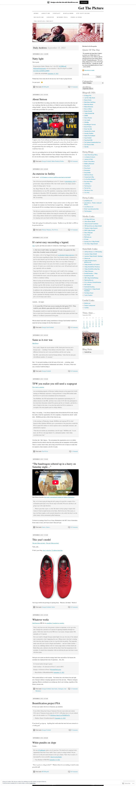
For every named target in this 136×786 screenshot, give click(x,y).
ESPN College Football (89, 230)
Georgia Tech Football (48, 327)
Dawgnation (87, 170)
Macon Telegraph (88, 232)
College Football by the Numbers (92, 264)
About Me (45, 13)
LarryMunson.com (88, 206)
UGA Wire (86, 192)
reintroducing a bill (70, 181)
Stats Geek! (55, 689)
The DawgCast (87, 186)
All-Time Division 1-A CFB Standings (93, 252)
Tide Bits (86, 147)
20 (89, 324)
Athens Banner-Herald (89, 221)
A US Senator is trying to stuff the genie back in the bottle (55, 177)
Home (36, 13)
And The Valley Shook (89, 98)
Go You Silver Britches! (89, 179)
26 (87, 326)
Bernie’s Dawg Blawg (89, 161)
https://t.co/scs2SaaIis (56, 757)
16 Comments (74, 230)
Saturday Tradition (88, 133)
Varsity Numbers (88, 295)
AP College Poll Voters (89, 219)
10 (102, 321)
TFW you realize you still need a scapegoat (54, 383)
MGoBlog (86, 122)
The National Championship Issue (92, 142)
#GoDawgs (53, 715)
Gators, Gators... (46, 527)
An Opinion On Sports (89, 157)
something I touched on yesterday (55, 623)
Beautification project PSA (46, 703)
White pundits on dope (44, 742)
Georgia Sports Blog (89, 177)
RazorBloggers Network (90, 124)
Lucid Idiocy (87, 183)
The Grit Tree (87, 188)
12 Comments (74, 689)
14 (93, 323)
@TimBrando (41, 750)
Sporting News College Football (91, 241)
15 (96, 323)
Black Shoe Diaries (88, 104)
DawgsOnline (87, 172)
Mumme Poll (62, 17)
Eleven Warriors (88, 118)
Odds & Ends (76, 17)
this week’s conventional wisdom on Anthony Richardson (59, 497)
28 (93, 326)
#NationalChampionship (39, 68)
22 (96, 324)
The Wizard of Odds (89, 144)
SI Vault (86, 239)
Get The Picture (91, 8)
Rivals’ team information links (91, 209)
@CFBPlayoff (62, 66)
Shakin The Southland (89, 135)
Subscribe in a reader (89, 70)
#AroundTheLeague (56, 669)
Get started (84, 2)
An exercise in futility (43, 173)
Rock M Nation (88, 127)
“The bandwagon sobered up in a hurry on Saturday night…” (54, 465)
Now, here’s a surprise (38, 387)
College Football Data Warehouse (92, 267)
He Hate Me (39, 17)
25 (83, 326)
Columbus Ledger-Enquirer (91, 228)
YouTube (86, 307)
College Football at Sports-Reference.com (90, 261)
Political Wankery (46, 230)
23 (99, 324)
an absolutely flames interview (66, 255)
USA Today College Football (91, 244)
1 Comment (75, 451)
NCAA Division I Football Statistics (92, 282)
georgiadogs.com (88, 200)
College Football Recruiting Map (92, 269)
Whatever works (40, 619)
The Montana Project (43, 21)
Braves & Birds (88, 109)
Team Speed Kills (88, 140)
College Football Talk (89, 113)
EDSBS (86, 115)
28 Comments (74, 771)
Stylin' (53, 607)
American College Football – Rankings (93, 256)
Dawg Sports (87, 168)
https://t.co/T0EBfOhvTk (63, 715)
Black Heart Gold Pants (89, 102)
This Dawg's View (88, 190)
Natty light (37, 58)
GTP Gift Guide (83, 13)
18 (83, 324)
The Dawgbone (87, 211)
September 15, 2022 (53, 73)
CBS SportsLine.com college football (92, 226)
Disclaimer (68, 13)
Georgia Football (46, 161)
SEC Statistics (87, 284)
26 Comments (74, 371)
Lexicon (50, 17)
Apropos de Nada (88, 159)
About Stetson (39, 99)
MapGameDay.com (88, 280)
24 (102, 324)
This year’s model (41, 539)
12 (87, 323)
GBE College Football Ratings (91, 278)
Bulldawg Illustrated (89, 163)
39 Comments (74, 327)
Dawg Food (87, 166)
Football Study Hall (88, 275)
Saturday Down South (89, 131)
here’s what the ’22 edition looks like (52, 550)
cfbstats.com (87, 258)
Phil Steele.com (87, 237)
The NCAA (55, 230)
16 (99, 323)
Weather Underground (89, 305)
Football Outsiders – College (91, 273)
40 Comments (74, 161)
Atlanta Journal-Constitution (91, 223)
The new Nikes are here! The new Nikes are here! (45, 543)
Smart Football (87, 138)
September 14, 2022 (60, 718)
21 (93, 324)
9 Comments (74, 730)
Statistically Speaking (89, 287)
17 (102, 323)
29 (96, 326)
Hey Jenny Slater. (88, 181)
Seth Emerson (36, 623)
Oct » (87, 328)
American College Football (90, 254)
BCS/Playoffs (45, 87)
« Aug (83, 328)
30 (99, 326)
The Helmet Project (88, 293)
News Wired (87, 235)
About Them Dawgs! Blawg (91, 155)
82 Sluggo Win (87, 95)
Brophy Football (88, 111)
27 (89, 326)
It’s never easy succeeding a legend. (50, 242)
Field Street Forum (88, 175)
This (33, 246)
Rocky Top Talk (88, 129)
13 (89, 323)
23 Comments (74, 87)
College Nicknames (88, 271)
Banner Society (87, 100)
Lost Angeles (87, 120)
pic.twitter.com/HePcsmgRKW (41, 71)
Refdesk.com (87, 303)
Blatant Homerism (88, 106)
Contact (56, 13)
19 (87, 324)
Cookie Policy (32, 783)
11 (83, 323)
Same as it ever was (42, 339)
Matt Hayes (35, 343)
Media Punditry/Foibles (58, 161)
